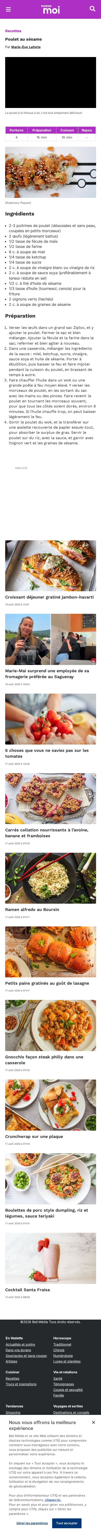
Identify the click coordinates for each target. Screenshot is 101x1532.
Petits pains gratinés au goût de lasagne (47, 983)
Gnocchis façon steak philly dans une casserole (44, 1059)
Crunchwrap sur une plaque (34, 1136)
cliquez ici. (53, 1500)
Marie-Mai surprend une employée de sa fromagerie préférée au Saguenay (47, 673)
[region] (50, 1473)
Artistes (11, 1361)
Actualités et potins (20, 1344)
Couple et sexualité (68, 1390)
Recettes (13, 31)
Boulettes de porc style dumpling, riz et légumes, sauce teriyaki (46, 1213)
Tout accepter (67, 1523)
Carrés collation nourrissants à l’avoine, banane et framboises (46, 832)
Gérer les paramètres (32, 1523)
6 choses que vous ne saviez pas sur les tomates (47, 753)
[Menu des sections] (8, 9)
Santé (57, 1378)
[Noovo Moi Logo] (50, 9)
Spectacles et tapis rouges (26, 1356)
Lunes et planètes (67, 1361)
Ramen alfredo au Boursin (32, 909)
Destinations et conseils (71, 1412)
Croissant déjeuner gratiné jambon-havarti (49, 597)
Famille (58, 1395)
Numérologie (63, 1356)
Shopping (13, 1412)
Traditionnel (62, 1344)
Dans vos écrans (18, 1350)
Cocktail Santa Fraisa (27, 1289)
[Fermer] (93, 1422)
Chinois (58, 1350)
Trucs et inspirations (21, 1384)
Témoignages (63, 1384)
